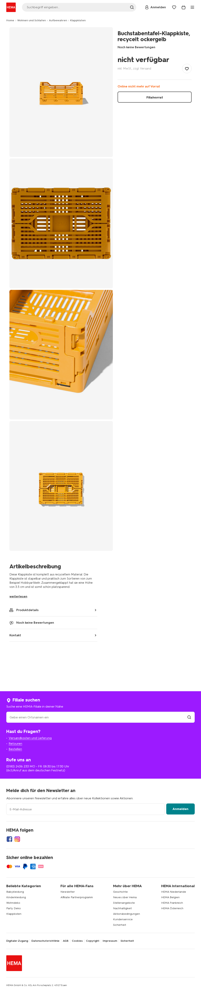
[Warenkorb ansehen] (183, 7)
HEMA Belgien (170, 897)
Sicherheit (119, 925)
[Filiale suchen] (189, 717)
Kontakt (15, 635)
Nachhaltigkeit (122, 908)
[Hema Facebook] (9, 839)
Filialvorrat (154, 97)
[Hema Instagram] (17, 839)
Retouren (15, 743)
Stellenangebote (124, 902)
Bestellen (15, 749)
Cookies (77, 940)
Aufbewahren (58, 20)
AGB (66, 940)
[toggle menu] (192, 7)
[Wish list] (174, 7)
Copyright (92, 940)
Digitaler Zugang (17, 940)
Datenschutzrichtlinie (45, 940)
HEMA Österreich (172, 908)
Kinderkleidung (16, 897)
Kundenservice (123, 919)
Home (10, 20)
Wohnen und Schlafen (31, 20)
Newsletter (67, 891)
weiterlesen (18, 596)
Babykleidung (15, 891)
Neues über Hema (125, 897)
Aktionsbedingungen (126, 914)
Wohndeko (13, 902)
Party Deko (13, 908)
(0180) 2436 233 (17, 766)
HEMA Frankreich (172, 902)
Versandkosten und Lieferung (30, 738)
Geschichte (120, 891)
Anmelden (180, 809)
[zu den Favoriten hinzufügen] (187, 68)
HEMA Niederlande (173, 891)
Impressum (110, 940)
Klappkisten (78, 20)
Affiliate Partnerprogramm (76, 897)
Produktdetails (27, 610)
